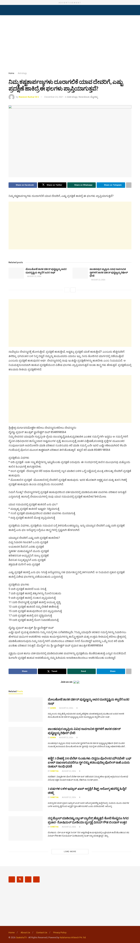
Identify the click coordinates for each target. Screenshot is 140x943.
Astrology (22, 73)
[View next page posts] (73, 290)
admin (53, 708)
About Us (25, 932)
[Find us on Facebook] (12, 879)
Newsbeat (84, 97)
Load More (70, 851)
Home (11, 73)
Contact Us (41, 932)
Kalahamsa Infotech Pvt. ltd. (73, 937)
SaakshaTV (21, 937)
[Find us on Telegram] (36, 879)
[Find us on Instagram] (28, 879)
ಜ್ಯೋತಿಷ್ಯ (94, 97)
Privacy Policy (59, 932)
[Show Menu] (10, 10)
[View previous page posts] (66, 290)
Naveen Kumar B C (29, 97)
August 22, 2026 (34, 276)
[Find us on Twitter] (20, 879)
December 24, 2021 (53, 97)
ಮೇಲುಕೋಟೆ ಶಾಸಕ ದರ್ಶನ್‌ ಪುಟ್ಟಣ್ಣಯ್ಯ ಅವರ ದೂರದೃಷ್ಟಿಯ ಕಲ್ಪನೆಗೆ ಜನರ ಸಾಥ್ (46, 271)
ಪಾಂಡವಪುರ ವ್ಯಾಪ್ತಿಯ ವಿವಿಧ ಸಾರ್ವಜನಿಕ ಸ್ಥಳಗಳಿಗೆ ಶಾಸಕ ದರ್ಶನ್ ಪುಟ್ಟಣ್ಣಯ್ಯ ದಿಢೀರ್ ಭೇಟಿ (109, 272)
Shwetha (54, 771)
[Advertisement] (70, 44)
